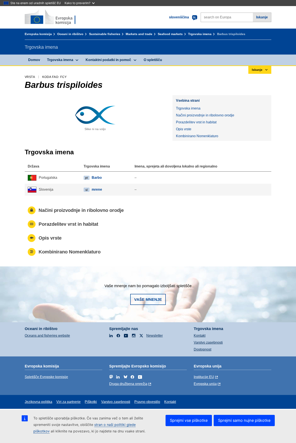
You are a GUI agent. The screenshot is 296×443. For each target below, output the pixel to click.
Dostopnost (202, 349)
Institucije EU (204, 377)
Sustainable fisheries (104, 34)
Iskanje (262, 17)
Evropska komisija (38, 34)
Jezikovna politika (38, 402)
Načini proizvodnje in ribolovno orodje (205, 115)
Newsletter (154, 335)
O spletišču (153, 60)
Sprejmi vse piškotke (189, 420)
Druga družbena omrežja (128, 384)
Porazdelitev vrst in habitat (196, 122)
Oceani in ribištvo (70, 34)
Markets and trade (139, 34)
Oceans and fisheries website (47, 335)
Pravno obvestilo (147, 402)
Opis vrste (183, 129)
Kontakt (199, 335)
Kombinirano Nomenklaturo (197, 136)
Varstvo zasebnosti (208, 342)
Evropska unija (205, 384)
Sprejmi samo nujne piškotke (244, 420)
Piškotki (91, 402)
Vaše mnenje (148, 299)
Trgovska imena (199, 34)
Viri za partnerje (68, 402)
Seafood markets (170, 34)
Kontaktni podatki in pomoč (108, 60)
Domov (34, 60)
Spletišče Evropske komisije (46, 377)
